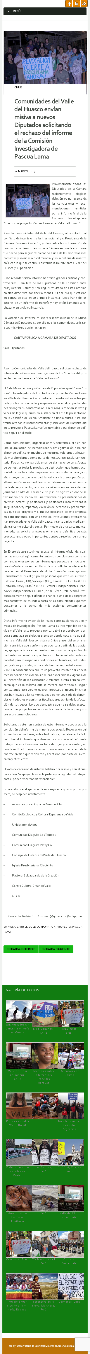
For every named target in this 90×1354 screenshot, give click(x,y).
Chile (18, 87)
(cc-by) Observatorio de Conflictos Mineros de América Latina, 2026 (44, 1346)
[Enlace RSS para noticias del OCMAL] (84, 3)
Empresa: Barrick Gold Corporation (29, 926)
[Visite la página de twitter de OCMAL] (76, 3)
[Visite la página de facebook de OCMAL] (68, 3)
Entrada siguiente (56, 949)
